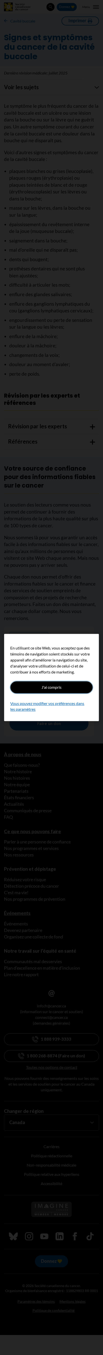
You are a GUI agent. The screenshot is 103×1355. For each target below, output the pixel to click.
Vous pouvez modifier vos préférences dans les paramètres (47, 706)
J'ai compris (52, 687)
